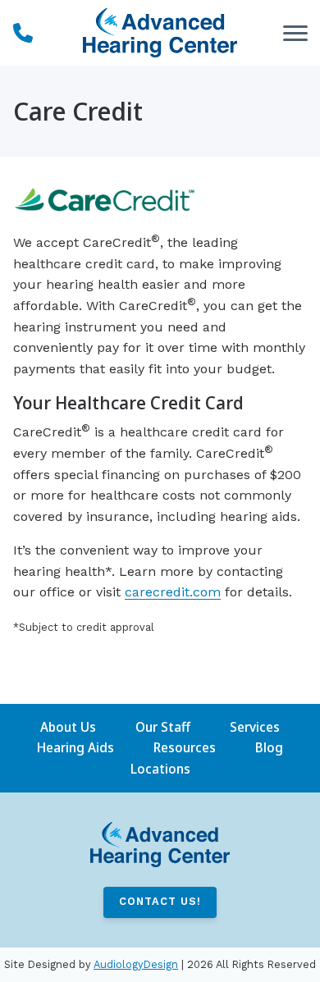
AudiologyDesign (136, 964)
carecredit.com (173, 592)
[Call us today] (23, 33)
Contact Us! (160, 901)
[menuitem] (68, 727)
